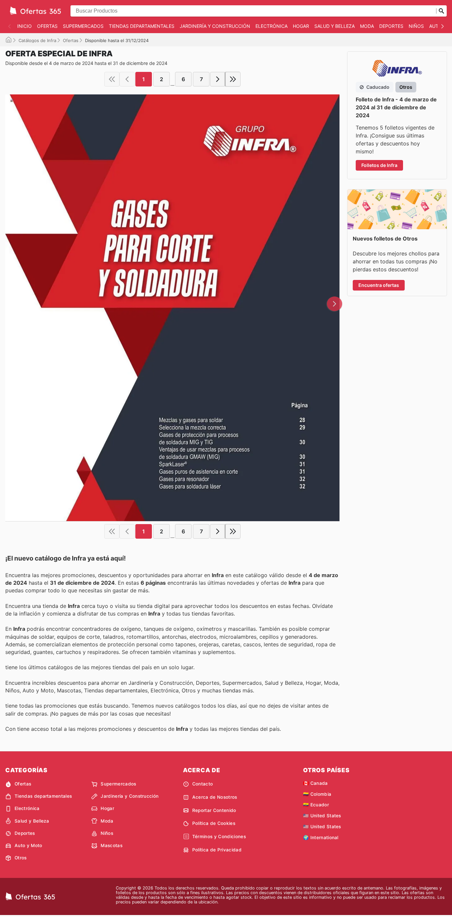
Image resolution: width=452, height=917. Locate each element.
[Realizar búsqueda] (441, 11)
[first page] (111, 79)
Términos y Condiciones (219, 836)
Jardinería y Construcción (215, 26)
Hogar (301, 26)
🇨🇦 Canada (315, 783)
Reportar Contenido (214, 810)
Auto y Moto (28, 845)
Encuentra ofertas (378, 285)
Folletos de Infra (379, 165)
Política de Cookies (213, 823)
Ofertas (47, 26)
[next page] (217, 79)
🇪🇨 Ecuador (316, 804)
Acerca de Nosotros (214, 797)
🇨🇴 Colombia (317, 794)
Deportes (391, 26)
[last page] (233, 79)
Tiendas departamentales (141, 26)
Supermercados (83, 26)
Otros (21, 857)
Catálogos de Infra (37, 40)
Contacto (202, 783)
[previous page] (127, 79)
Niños (416, 26)
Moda (367, 26)
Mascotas (111, 845)
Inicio (24, 26)
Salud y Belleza (334, 26)
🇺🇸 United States (322, 815)
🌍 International (321, 837)
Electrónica (271, 26)
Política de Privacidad (217, 849)
